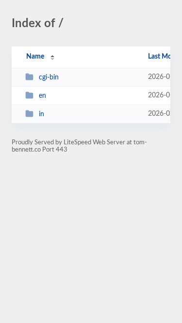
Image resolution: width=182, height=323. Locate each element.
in (41, 114)
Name (35, 56)
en (42, 95)
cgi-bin (49, 77)
